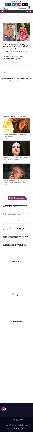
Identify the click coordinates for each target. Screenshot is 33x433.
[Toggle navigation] (15, 11)
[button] (27, 11)
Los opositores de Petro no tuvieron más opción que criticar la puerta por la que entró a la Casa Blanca (15, 221)
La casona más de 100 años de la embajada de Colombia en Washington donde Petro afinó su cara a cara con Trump (14, 245)
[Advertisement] (16, 277)
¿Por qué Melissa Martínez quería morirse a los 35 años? (15, 45)
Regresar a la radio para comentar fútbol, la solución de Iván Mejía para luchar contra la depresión (15, 237)
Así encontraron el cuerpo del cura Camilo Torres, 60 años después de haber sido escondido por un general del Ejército (16, 229)
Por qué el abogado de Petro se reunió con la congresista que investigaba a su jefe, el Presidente (15, 206)
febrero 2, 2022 (9, 49)
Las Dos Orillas (21, 49)
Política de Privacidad (21, 429)
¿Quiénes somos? (10, 429)
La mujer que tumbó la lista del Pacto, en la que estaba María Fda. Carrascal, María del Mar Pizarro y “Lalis (16, 213)
